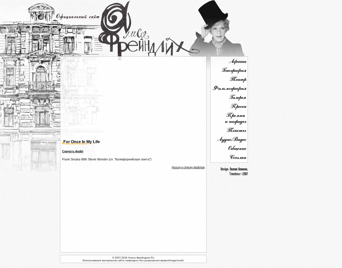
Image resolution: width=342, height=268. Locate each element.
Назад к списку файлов (188, 167)
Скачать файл (72, 151)
